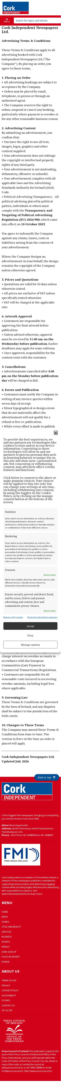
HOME (5, 911)
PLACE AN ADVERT (11, 956)
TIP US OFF (7, 1010)
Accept (30, 626)
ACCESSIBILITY (9, 995)
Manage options (30, 644)
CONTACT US (8, 1005)
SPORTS (6, 941)
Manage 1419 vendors (13, 617)
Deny (30, 635)
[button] (55, 432)
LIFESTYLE (6, 931)
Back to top (44, 777)
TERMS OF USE (9, 980)
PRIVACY (6, 985)
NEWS (5, 916)
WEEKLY (6, 946)
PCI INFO (6, 1000)
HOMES (5, 921)
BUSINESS (7, 936)
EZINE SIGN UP (9, 951)
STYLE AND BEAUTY (11, 926)
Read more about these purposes (42, 617)
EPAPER (5, 961)
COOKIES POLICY (10, 990)
